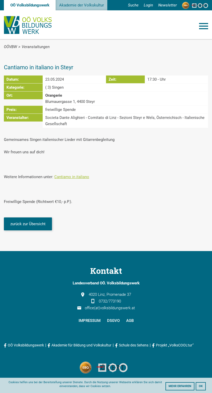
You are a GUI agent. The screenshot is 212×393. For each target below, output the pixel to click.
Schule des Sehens (133, 345)
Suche (133, 5)
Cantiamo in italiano (71, 177)
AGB (130, 320)
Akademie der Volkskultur (81, 5)
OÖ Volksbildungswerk (29, 5)
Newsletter (167, 5)
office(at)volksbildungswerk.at (110, 308)
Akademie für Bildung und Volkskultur (81, 345)
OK (201, 386)
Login (148, 5)
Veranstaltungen (36, 46)
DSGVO (113, 320)
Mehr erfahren (180, 386)
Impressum (90, 320)
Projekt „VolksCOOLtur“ (175, 345)
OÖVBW (10, 46)
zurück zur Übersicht (28, 224)
